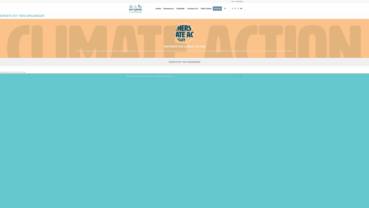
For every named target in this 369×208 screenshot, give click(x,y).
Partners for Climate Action (184, 46)
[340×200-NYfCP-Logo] (135, 8)
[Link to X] (232, 8)
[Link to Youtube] (241, 8)
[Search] (225, 8)
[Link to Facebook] (238, 8)
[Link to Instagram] (235, 8)
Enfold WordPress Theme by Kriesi (163, 76)
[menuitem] (158, 8)
